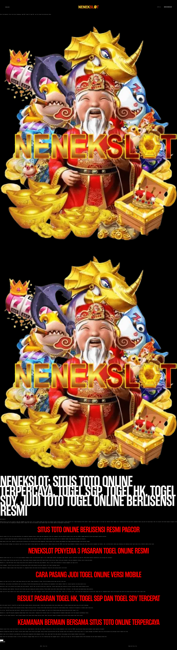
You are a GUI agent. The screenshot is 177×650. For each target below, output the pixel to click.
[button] (2, 641)
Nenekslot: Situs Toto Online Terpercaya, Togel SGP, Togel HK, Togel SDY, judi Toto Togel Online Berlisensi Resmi (28, 14)
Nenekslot (2, 536)
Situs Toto (7, 6)
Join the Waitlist (168, 6)
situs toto (14, 557)
